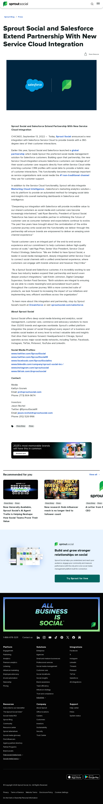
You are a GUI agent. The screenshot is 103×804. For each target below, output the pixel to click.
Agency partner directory (12, 743)
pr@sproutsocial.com (29, 392)
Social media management (46, 666)
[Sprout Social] (15, 4)
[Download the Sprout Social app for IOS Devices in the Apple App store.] (75, 777)
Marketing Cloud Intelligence (27, 189)
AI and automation (10, 678)
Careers (39, 716)
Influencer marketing (11, 670)
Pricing (5, 686)
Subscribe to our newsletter (14, 708)
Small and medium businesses (48, 659)
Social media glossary (11, 735)
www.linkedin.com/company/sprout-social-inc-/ (37, 364)
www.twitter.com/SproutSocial (28, 353)
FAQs (72, 712)
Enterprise (40, 651)
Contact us (27, 637)
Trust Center (41, 735)
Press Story (21, 426)
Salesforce (74, 678)
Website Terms (31, 792)
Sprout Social (63, 136)
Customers (40, 720)
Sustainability (41, 727)
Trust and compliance (44, 694)
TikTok (72, 674)
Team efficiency (42, 686)
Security (39, 731)
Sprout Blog (9, 17)
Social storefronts (43, 674)
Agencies (40, 655)
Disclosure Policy (46, 792)
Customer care (42, 670)
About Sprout (41, 708)
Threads (73, 666)
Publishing (7, 655)
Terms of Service (17, 792)
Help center (74, 708)
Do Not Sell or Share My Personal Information (20, 798)
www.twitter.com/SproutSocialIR (29, 357)
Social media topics (11, 759)
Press (20, 17)
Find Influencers (9, 739)
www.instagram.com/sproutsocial (30, 368)
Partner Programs (9, 747)
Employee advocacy (11, 674)
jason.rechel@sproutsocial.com (35, 413)
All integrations (75, 682)
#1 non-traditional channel (74, 175)
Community (7, 724)
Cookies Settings (61, 792)
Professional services (44, 662)
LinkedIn (73, 662)
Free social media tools (12, 755)
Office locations (42, 712)
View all (94, 474)
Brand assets (8, 751)
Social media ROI (10, 716)
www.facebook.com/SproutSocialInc (31, 361)
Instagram (74, 659)
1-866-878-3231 (10, 637)
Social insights (42, 678)
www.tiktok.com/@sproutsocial (28, 371)
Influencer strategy (43, 690)
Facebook (74, 651)
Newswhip (7, 682)
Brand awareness (43, 682)
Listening (6, 666)
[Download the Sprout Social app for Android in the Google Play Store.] (92, 777)
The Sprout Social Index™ (13, 712)
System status (75, 716)
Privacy (6, 792)
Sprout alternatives (10, 731)
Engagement (8, 651)
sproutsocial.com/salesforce (67, 305)
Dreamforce (36, 305)
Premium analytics (10, 662)
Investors (40, 724)
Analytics (6, 659)
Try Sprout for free (77, 578)
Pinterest (73, 670)
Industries (40, 698)
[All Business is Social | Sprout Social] (51, 614)
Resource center (9, 727)
